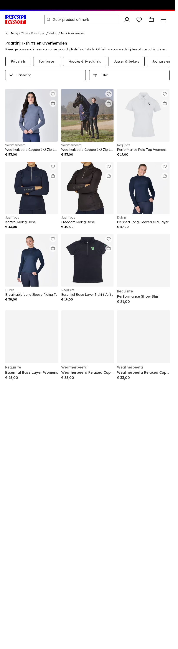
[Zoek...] (48, 19)
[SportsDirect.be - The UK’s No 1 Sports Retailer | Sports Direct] (15, 19)
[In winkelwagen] (53, 103)
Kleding (53, 33)
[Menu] (163, 19)
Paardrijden (38, 33)
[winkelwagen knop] (151, 19)
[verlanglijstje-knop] (139, 19)
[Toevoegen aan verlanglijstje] (53, 94)
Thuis (24, 33)
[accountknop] (127, 19)
